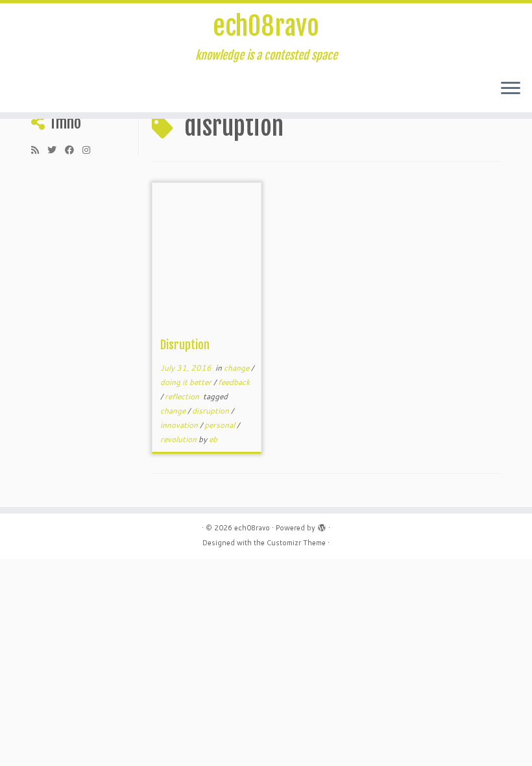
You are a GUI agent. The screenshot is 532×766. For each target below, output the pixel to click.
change (237, 367)
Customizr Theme (296, 542)
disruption (211, 410)
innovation (180, 424)
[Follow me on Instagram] (90, 150)
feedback (234, 382)
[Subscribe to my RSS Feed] (39, 150)
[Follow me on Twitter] (56, 150)
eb (213, 439)
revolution (179, 439)
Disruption (185, 345)
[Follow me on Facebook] (73, 150)
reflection (183, 396)
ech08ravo (266, 26)
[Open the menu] (510, 89)
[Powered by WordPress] (321, 525)
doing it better (186, 382)
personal (220, 424)
